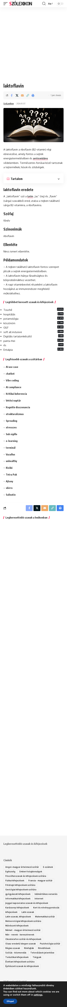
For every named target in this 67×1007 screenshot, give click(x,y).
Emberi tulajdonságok (30, 871)
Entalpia (8, 349)
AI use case (12, 366)
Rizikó (9, 467)
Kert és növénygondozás (46, 907)
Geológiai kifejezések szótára (20, 889)
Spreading (11, 420)
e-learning (12, 440)
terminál (10, 447)
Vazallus (10, 454)
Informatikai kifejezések (17, 898)
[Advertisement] (33, 42)
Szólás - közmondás (15, 952)
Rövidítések (44, 948)
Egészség (10, 871)
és (4, 345)
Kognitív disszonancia (18, 407)
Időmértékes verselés (46, 894)
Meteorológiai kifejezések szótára (23, 921)
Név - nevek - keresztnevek (19, 934)
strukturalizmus (15, 414)
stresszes (11, 427)
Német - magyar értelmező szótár (23, 930)
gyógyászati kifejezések (17, 894)
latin (30, 196)
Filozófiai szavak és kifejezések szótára (25, 876)
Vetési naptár (13, 400)
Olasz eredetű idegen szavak (20, 943)
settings (38, 994)
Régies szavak (12, 948)
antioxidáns (40, 158)
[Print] (33, 95)
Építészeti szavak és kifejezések (22, 966)
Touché (7, 310)
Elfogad (10, 1001)
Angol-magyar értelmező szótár (22, 867)
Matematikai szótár (45, 916)
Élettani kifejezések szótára (19, 961)
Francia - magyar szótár (40, 880)
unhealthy (11, 461)
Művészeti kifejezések (17, 925)
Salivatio (11, 494)
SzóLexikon (20, 3)
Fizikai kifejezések (14, 880)
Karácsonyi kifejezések (17, 907)
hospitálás (9, 314)
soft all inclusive (12, 332)
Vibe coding (12, 380)
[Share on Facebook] (11, 95)
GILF (5, 327)
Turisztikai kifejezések (17, 957)
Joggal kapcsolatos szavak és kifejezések (26, 903)
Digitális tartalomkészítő (17, 336)
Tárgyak (37, 957)
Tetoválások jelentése (42, 952)
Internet (39, 898)
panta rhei (9, 341)
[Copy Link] (27, 95)
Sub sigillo (11, 434)
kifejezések (11, 912)
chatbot (10, 373)
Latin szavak (27, 912)
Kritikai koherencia (16, 393)
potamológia (10, 318)
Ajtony (9, 481)
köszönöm (9, 323)
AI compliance (13, 387)
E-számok (48, 867)
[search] (43, 3)
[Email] (22, 95)
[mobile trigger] (6, 3)
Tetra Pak (11, 474)
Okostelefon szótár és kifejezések (23, 939)
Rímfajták (29, 948)
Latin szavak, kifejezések (18, 916)
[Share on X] (17, 95)
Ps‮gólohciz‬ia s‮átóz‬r (50, 943)
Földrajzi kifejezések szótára (20, 885)
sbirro (9, 487)
